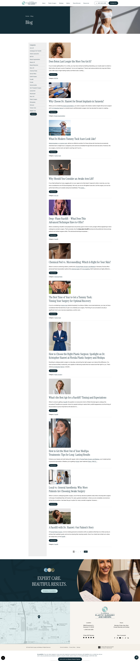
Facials (31, 82)
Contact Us (113, 3)
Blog (32, 16)
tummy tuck (64, 305)
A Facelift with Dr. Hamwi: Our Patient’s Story (71, 527)
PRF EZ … (94, 461)
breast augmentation (68, 105)
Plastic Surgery (52, 3)
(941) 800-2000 (93, 655)
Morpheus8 (32, 93)
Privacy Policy (72, 647)
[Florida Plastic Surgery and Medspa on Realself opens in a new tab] (123, 638)
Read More (53, 74)
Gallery (68, 3)
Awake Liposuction (34, 53)
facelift (65, 402)
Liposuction (32, 90)
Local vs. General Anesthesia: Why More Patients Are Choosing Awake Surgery (68, 489)
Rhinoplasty (32, 102)
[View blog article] (60, 50)
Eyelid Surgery (33, 76)
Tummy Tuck (33, 107)
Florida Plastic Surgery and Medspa (85, 266)
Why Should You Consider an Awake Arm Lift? (71, 179)
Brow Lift (32, 67)
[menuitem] (115, 638)
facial (77, 461)
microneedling (86, 269)
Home (27, 16)
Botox (90, 461)
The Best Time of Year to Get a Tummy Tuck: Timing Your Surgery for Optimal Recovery (70, 299)
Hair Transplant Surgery (35, 87)
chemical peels (75, 269)
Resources (86, 3)
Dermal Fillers (33, 73)
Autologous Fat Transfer (35, 50)
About (43, 3)
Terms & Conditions (64, 647)
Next (86, 551)
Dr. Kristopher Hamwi (57, 108)
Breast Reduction (34, 65)
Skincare (32, 105)
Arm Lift (32, 48)
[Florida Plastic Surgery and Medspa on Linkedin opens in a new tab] (128, 638)
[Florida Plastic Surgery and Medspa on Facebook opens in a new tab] (115, 638)
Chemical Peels (33, 70)
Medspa (61, 3)
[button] (3, 658)
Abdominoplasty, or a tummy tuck (58, 143)
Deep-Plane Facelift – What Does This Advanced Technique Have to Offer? (67, 220)
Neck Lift (32, 96)
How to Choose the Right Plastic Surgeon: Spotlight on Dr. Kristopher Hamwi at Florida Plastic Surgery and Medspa (77, 356)
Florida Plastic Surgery (56, 532)
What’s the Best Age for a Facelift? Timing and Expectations (77, 397)
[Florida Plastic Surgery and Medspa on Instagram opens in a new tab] (117, 638)
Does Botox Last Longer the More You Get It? (70, 61)
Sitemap (78, 647)
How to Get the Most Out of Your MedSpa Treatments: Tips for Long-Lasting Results (69, 453)
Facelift (31, 79)
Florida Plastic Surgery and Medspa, (90, 459)
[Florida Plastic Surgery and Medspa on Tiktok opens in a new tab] (125, 638)
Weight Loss (33, 110)
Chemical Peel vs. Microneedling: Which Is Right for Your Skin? (80, 262)
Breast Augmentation (35, 59)
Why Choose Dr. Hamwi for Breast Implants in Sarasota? (76, 101)
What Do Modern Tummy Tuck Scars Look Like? (72, 139)
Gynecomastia (33, 85)
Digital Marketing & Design (107, 647)
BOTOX (32, 56)
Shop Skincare (76, 3)
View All (33, 114)
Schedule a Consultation (49, 591)
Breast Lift (32, 62)
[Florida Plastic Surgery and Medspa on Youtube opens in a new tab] (120, 638)
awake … (82, 188)
